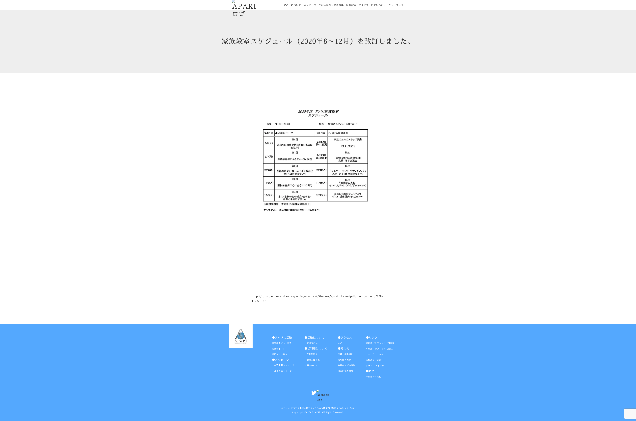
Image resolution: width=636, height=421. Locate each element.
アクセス (364, 5)
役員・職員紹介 (345, 353)
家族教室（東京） (374, 359)
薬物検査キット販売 (282, 343)
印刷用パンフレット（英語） (380, 348)
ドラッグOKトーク (375, 365)
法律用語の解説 (345, 370)
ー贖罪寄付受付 (373, 376)
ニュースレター (397, 5)
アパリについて (292, 5)
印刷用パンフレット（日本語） (381, 343)
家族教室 (351, 5)
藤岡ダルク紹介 (279, 354)
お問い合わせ (378, 5)
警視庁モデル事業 (346, 365)
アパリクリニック (374, 354)
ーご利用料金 (311, 353)
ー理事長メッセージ (282, 370)
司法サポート (278, 348)
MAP (340, 343)
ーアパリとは (311, 343)
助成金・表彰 (344, 359)
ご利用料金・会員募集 (331, 5)
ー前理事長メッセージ (283, 365)
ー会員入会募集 (312, 359)
